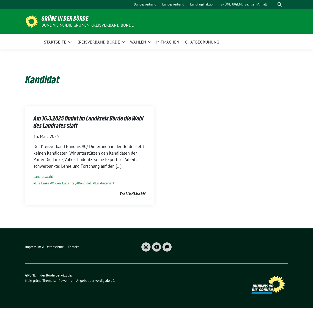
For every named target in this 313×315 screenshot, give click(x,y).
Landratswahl (43, 176)
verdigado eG (105, 280)
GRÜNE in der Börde (64, 18)
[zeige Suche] (279, 4)
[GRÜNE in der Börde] (31, 21)
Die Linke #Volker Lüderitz (54, 183)
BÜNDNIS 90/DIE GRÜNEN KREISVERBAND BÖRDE (87, 25)
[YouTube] (156, 247)
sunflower (60, 280)
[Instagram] (146, 247)
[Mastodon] (167, 247)
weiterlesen (133, 193)
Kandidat (84, 183)
